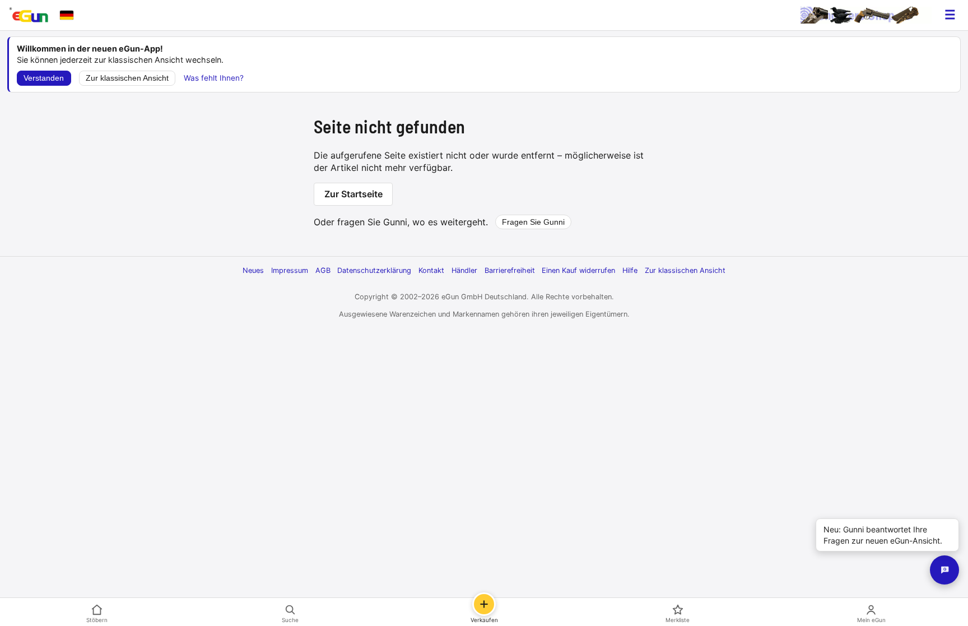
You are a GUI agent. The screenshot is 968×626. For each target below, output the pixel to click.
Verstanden (44, 78)
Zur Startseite (353, 194)
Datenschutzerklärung (374, 270)
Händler (464, 270)
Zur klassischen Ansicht (127, 78)
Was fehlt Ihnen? (214, 77)
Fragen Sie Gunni (533, 222)
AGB (323, 270)
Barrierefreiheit (510, 270)
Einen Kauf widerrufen (578, 270)
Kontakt (431, 270)
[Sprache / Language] (66, 15)
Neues (253, 270)
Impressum (289, 270)
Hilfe (629, 270)
